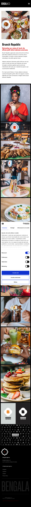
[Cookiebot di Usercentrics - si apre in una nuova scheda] (23, 224)
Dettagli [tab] (12, 227)
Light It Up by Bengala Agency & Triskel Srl (11, 500)
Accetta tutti (15, 272)
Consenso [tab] (4, 227)
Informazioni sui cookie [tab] (23, 227)
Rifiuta (15, 282)
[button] (29, 3)
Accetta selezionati (15, 277)
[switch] (27, 257)
